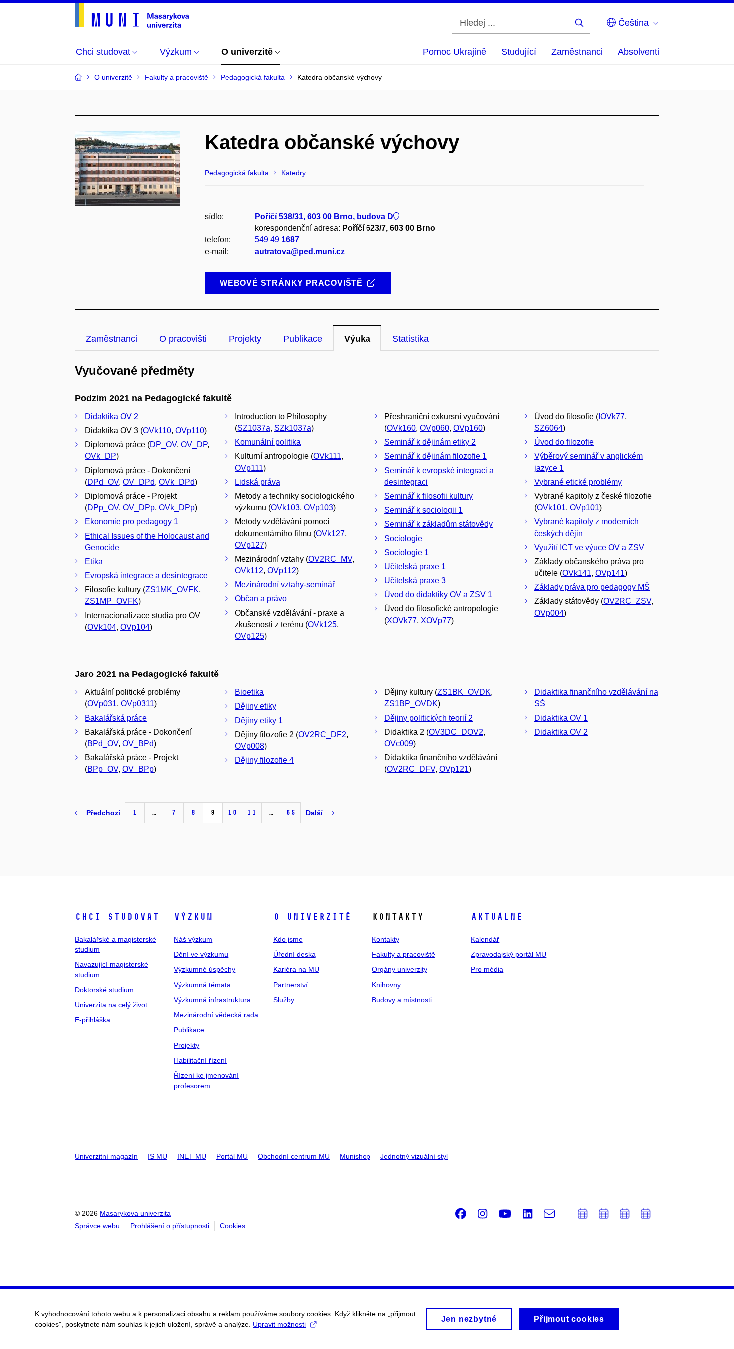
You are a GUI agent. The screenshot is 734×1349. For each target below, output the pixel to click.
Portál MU (232, 1156)
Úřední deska (294, 954)
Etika (94, 561)
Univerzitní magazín (106, 1156)
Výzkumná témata (202, 985)
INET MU (191, 1156)
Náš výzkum (193, 939)
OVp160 (468, 428)
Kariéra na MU (296, 969)
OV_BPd (138, 743)
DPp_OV (103, 507)
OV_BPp (138, 769)
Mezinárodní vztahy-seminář (285, 584)
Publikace (189, 1030)
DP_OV (163, 444)
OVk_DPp (177, 507)
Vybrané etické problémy (578, 482)
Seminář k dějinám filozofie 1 (435, 456)
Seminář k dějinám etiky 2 (430, 442)
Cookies (232, 1226)
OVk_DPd (177, 482)
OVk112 (249, 570)
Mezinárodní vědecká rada (216, 1015)
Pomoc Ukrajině (454, 52)
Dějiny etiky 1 (259, 720)
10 (232, 812)
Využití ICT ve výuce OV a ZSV (589, 547)
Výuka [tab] (357, 339)
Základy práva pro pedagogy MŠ (592, 587)
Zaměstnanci (577, 52)
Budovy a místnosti (402, 1000)
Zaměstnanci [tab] (111, 339)
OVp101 (584, 507)
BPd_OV (102, 743)
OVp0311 (137, 703)
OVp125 (249, 636)
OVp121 (454, 769)
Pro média (487, 969)
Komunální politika (268, 442)
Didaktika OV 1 (561, 718)
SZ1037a (253, 428)
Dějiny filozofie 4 (264, 760)
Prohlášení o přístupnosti (169, 1226)
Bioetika (249, 692)
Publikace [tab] (302, 339)
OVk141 (576, 573)
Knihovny (386, 985)
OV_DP (194, 444)
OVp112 (281, 570)
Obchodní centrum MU (294, 1156)
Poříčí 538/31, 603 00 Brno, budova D (324, 216)
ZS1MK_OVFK (172, 589)
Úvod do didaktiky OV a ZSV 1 (438, 594)
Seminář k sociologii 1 (423, 510)
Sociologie (403, 538)
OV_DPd (139, 482)
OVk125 (322, 624)
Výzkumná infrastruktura (212, 1000)
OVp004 (549, 613)
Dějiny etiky (255, 706)
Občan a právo (261, 598)
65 (291, 812)
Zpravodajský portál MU (508, 954)
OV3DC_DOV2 (456, 732)
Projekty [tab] (245, 339)
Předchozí (103, 813)
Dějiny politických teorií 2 (428, 718)
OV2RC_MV (330, 559)
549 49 (277, 239)
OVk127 (330, 533)
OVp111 (249, 468)
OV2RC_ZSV (627, 601)
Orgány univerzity (399, 969)
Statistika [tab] (410, 339)
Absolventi (638, 52)
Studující (518, 52)
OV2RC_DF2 (322, 734)
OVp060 (434, 428)
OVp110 (189, 430)
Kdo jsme (288, 939)
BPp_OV (102, 769)
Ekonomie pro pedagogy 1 (131, 521)
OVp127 (249, 545)
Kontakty (385, 939)
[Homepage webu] (132, 15)
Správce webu (97, 1226)
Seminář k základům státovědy (438, 524)
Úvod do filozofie (564, 442)
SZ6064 (548, 428)
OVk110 (157, 430)
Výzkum (193, 916)
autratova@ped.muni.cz (300, 251)
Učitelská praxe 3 (415, 580)
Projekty (186, 1045)
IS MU (157, 1156)
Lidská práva (257, 482)
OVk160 (401, 428)
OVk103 (285, 507)
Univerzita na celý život (111, 1005)
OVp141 (610, 573)
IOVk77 (611, 416)
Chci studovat (117, 916)
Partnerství (290, 985)
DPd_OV (103, 482)
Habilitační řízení (200, 1060)
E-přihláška (92, 1020)
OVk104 (101, 627)
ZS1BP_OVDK (411, 703)
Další (314, 813)
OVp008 (249, 746)
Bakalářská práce (116, 718)
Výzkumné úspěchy (204, 969)
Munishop (355, 1156)
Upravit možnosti (279, 1324)
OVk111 (327, 456)
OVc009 (398, 743)
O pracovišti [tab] (183, 339)
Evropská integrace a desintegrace (146, 575)
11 (252, 812)
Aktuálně (497, 916)
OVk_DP (100, 456)
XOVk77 (402, 620)
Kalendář (485, 939)
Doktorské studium (104, 990)
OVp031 (102, 703)
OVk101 (551, 507)
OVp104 (135, 627)
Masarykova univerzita (135, 1213)
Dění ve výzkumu (201, 954)
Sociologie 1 (406, 552)
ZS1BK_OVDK (464, 692)
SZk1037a (292, 428)
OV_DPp (139, 507)
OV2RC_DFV (411, 769)
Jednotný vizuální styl (414, 1156)
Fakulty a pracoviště (403, 954)
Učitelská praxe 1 (415, 566)
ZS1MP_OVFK (111, 601)
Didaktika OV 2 (111, 416)
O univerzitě (312, 916)
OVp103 (318, 507)
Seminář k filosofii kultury (428, 496)
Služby (283, 1000)
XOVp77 (436, 620)
